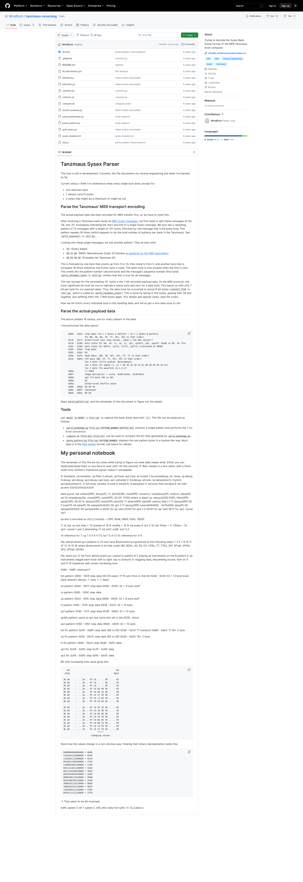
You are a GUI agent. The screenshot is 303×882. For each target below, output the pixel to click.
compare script (123, 103)
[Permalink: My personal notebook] (58, 453)
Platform (19, 5)
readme (78, 44)
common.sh (68, 97)
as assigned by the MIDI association (147, 253)
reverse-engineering (232, 58)
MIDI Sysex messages (125, 221)
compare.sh (68, 103)
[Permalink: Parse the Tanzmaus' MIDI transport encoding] (58, 206)
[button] (189, 333)
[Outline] (194, 152)
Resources (54, 5)
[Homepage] (7, 5)
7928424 (163, 44)
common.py (121, 58)
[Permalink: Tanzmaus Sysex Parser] (58, 164)
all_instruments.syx (72, 71)
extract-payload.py (72, 110)
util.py (65, 142)
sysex (209, 64)
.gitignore (67, 58)
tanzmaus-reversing (41, 16)
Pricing (111, 5)
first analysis (121, 71)
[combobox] (159, 35)
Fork (273, 16)
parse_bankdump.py (73, 116)
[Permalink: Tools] (58, 409)
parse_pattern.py (71, 123)
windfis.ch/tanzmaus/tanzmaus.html (228, 53)
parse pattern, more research (130, 51)
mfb (208, 58)
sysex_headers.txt (71, 136)
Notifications (255, 16)
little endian (89, 444)
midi (217, 58)
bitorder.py (68, 77)
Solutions (36, 5)
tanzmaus (221, 64)
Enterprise (94, 5)
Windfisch (16, 16)
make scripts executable (128, 77)
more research (122, 116)
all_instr (66, 51)
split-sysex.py (69, 129)
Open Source (74, 5)
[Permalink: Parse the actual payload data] (58, 311)
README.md (68, 64)
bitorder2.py (68, 84)
